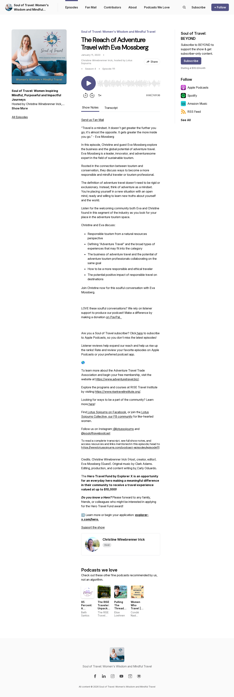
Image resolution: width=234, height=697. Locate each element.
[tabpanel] (120, 325)
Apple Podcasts (197, 87)
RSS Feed (194, 111)
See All (186, 120)
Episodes (71, 7)
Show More (20, 108)
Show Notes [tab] (90, 107)
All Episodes (20, 117)
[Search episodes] (184, 7)
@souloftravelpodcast (95, 433)
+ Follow (220, 7)
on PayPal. (114, 317)
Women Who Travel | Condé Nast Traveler (136, 610)
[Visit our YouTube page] (121, 676)
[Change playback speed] (99, 95)
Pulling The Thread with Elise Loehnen (120, 608)
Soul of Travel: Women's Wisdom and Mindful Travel (31, 7)
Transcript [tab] (111, 108)
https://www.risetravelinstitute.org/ (117, 391)
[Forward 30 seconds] (92, 95)
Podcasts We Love (157, 7)
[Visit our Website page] (130, 676)
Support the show (93, 527)
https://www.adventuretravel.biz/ (117, 379)
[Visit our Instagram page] (112, 676)
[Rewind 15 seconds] (85, 95)
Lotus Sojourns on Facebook (106, 412)
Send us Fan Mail (92, 120)
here (139, 333)
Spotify (192, 95)
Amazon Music (197, 103)
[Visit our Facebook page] (95, 676)
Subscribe (191, 61)
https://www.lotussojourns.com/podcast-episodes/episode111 (120, 447)
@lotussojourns (123, 429)
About (132, 7)
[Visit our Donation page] (139, 676)
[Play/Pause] (88, 83)
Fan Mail (91, 7)
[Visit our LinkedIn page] (104, 676)
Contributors (112, 7)
